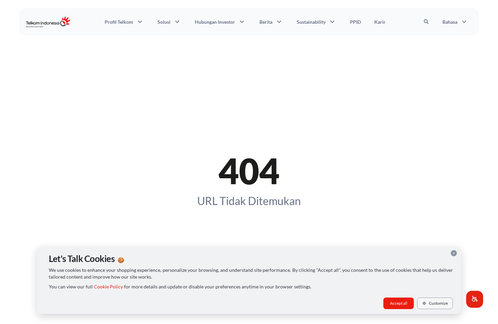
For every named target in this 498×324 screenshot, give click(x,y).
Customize (435, 303)
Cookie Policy (108, 286)
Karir (380, 22)
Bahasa (455, 22)
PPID (355, 22)
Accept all (398, 303)
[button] (474, 299)
